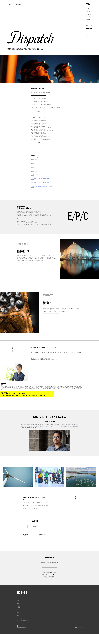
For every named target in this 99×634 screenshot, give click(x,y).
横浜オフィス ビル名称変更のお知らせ (37, 157)
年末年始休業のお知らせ (34, 161)
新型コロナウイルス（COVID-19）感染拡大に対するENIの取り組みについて (42, 186)
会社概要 (88, 19)
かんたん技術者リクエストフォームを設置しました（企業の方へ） (41, 182)
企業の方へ (88, 11)
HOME (88, 8)
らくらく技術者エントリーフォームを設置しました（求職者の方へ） (41, 178)
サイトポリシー (18, 615)
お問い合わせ (19, 606)
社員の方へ (88, 17)
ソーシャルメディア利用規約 (20, 618)
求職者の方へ (89, 14)
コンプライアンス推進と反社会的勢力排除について (23, 620)
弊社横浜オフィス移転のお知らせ (36, 170)
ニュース (18, 612)
